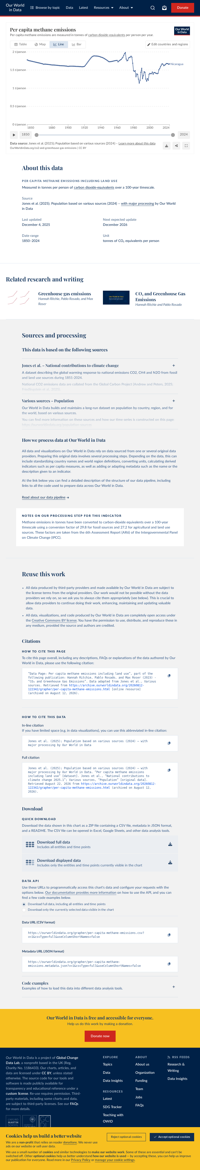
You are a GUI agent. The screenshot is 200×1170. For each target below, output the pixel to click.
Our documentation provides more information (80, 892)
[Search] (153, 7)
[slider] (36, 135)
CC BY (82, 148)
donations (70, 1142)
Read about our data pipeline (43, 497)
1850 (26, 134)
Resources (101, 8)
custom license (17, 1093)
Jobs (138, 1097)
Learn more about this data (137, 143)
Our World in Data (15, 7)
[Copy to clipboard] (164, 676)
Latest (83, 8)
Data (69, 8)
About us (142, 1064)
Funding (141, 1081)
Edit (169, 44)
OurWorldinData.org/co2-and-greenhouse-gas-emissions (43, 148)
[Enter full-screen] (186, 146)
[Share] (176, 146)
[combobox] (153, 7)
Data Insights (113, 1081)
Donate (182, 8)
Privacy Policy (80, 1160)
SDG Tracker (112, 1107)
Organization (145, 1072)
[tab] (20, 44)
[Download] (166, 146)
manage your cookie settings (115, 1160)
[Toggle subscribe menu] (164, 8)
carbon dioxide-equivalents (94, 187)
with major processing (137, 203)
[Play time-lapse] (14, 135)
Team (139, 1089)
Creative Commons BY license (54, 620)
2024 (184, 134)
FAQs (74, 1104)
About (124, 8)
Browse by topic (48, 8)
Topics (107, 1064)
